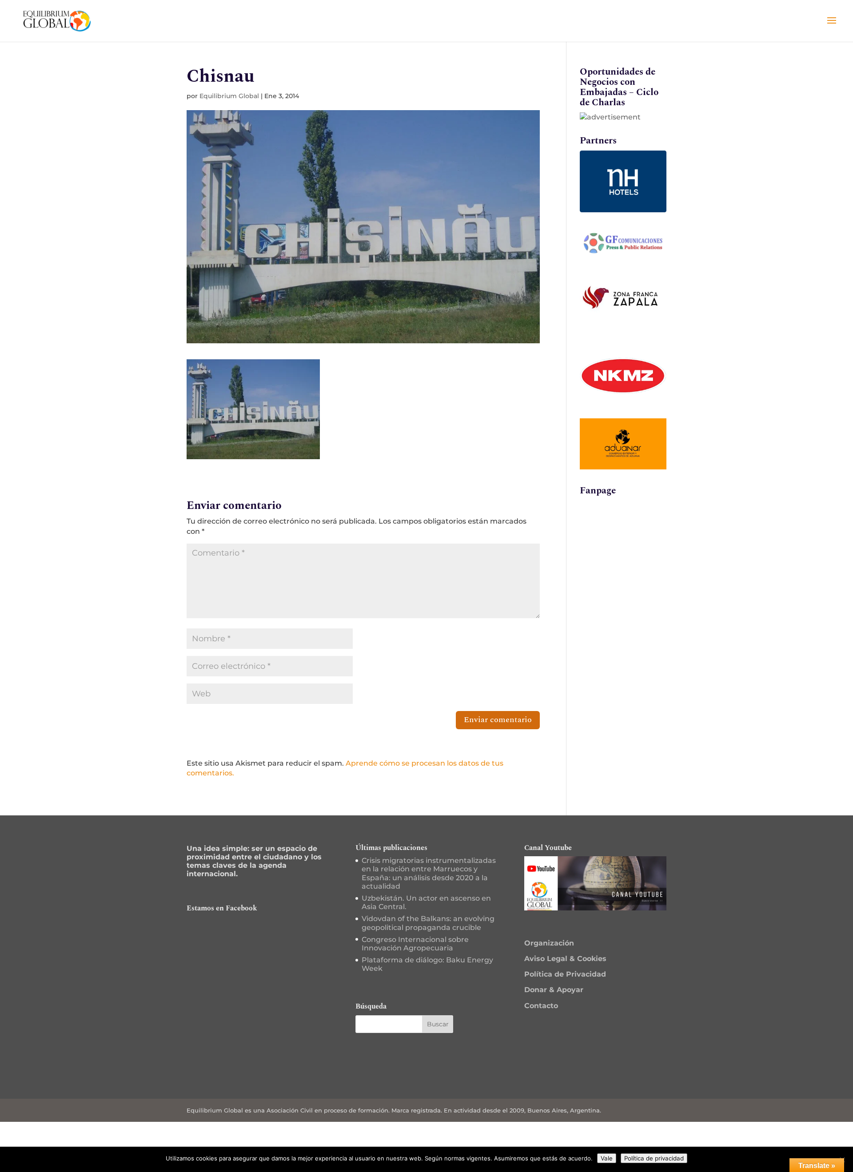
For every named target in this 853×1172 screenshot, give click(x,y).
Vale (607, 1158)
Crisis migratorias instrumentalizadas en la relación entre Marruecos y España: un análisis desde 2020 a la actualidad (429, 873)
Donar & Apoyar (553, 989)
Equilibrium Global (229, 96)
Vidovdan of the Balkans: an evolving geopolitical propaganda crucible (428, 922)
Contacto (541, 1005)
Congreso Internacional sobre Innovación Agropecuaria (415, 943)
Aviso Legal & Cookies (565, 958)
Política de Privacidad (565, 974)
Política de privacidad (654, 1158)
